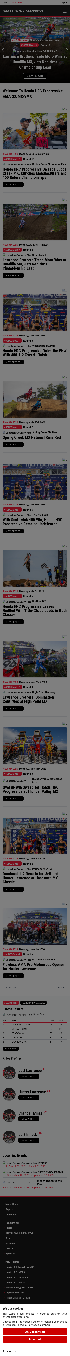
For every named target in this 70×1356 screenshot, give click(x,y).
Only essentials (35, 1332)
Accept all (35, 1339)
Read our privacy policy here (34, 1324)
